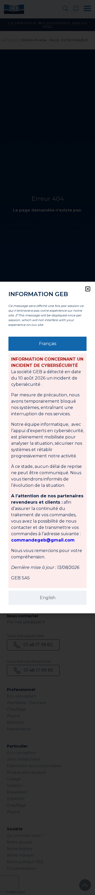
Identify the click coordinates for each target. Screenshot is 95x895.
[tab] (47, 344)
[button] (88, 289)
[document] (47, 447)
